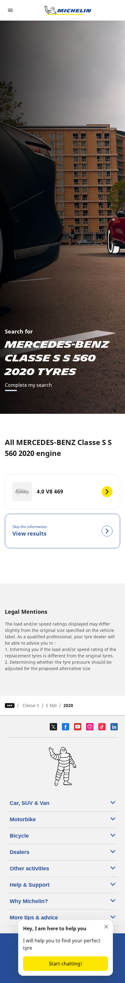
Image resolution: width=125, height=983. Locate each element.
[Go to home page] (68, 10)
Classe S (30, 705)
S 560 (51, 705)
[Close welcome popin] (106, 927)
